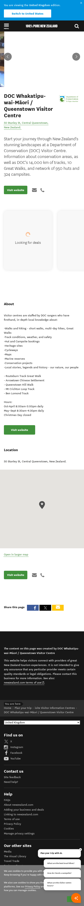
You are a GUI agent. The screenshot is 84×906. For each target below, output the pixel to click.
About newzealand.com (18, 804)
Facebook (16, 753)
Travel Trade (11, 861)
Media (8, 851)
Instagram (16, 747)
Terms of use (12, 819)
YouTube (15, 758)
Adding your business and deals (24, 809)
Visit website (15, 190)
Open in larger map (16, 554)
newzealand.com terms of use (24, 682)
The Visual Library (15, 856)
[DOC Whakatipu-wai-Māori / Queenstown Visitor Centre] (69, 99)
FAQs (7, 800)
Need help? (11, 782)
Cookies (9, 828)
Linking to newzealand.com (21, 814)
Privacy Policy (12, 824)
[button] (6, 26)
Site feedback (12, 777)
